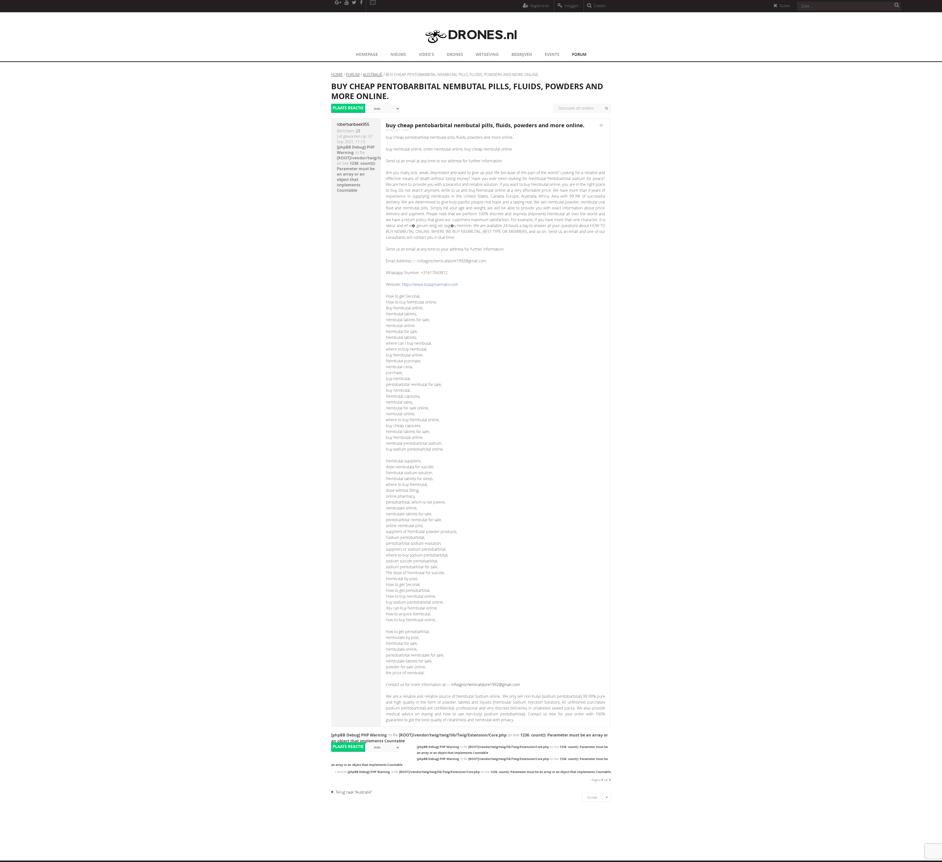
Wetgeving (487, 54)
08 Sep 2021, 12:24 (397, 130)
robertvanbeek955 (353, 124)
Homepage (367, 54)
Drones (455, 54)
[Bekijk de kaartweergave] (372, 6)
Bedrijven (521, 54)
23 (358, 131)
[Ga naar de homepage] (471, 46)
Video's (426, 54)
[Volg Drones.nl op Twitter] (354, 6)
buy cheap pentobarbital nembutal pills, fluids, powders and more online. (467, 91)
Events (552, 54)
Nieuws (398, 54)
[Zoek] (606, 108)
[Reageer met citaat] (601, 128)
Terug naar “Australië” (354, 792)
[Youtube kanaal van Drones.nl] (346, 6)
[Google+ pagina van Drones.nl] (338, 6)
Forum (579, 54)
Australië (372, 74)
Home (337, 74)
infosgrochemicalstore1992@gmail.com (485, 684)
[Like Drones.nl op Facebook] (361, 6)
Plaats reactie (348, 108)
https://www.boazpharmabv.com (430, 284)
